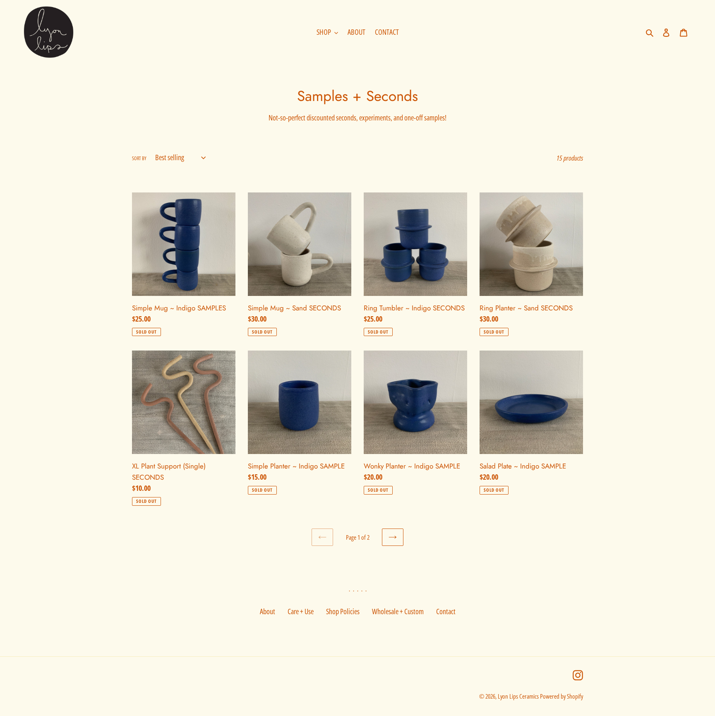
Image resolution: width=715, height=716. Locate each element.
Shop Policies (343, 611)
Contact (446, 611)
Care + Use (301, 611)
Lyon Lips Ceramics (518, 696)
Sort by (139, 158)
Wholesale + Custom (398, 611)
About (267, 611)
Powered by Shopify (561, 696)
